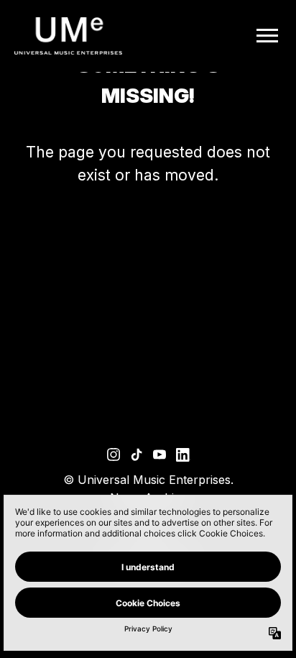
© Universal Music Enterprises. (148, 479)
